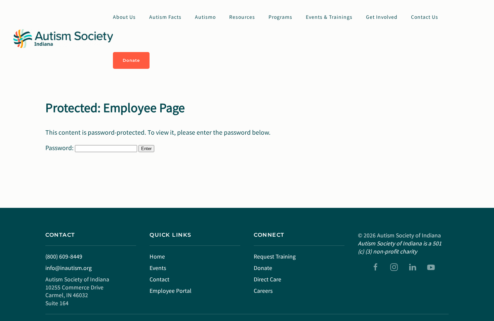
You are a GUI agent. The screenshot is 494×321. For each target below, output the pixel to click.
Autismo (205, 16)
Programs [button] (280, 16)
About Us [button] (124, 16)
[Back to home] (63, 38)
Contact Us (424, 16)
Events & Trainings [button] (329, 16)
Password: (60, 147)
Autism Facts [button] (165, 16)
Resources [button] (242, 16)
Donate (131, 60)
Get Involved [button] (382, 16)
